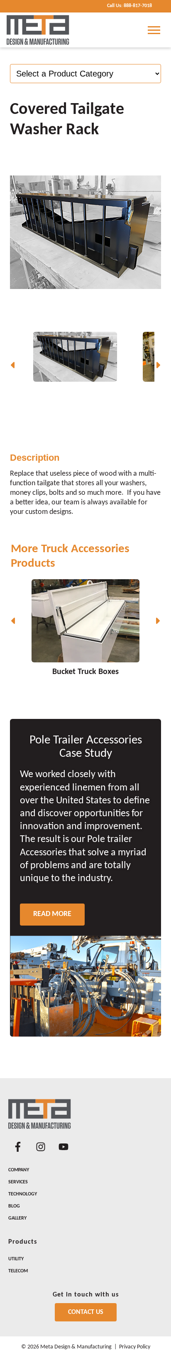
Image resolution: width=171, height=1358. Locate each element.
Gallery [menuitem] (17, 1218)
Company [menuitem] (18, 1170)
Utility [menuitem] (16, 1259)
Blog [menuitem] (14, 1206)
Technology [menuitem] (22, 1194)
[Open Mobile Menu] (154, 30)
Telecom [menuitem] (18, 1271)
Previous (13, 365)
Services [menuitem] (18, 1182)
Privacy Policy (134, 1347)
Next (157, 365)
